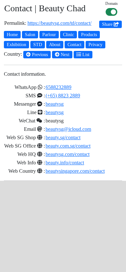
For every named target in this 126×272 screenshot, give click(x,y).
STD (37, 44)
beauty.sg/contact (63, 137)
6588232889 (58, 87)
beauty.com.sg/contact (68, 146)
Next (64, 54)
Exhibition (16, 44)
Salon (30, 34)
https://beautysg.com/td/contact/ (59, 23)
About (54, 44)
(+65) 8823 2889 (63, 95)
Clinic (68, 34)
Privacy (95, 44)
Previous (39, 54)
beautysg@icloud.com (68, 129)
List (85, 54)
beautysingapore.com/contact (75, 171)
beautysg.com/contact (67, 154)
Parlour (49, 34)
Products (89, 34)
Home (12, 34)
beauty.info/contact (65, 162)
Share (108, 24)
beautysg (55, 104)
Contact (74, 44)
